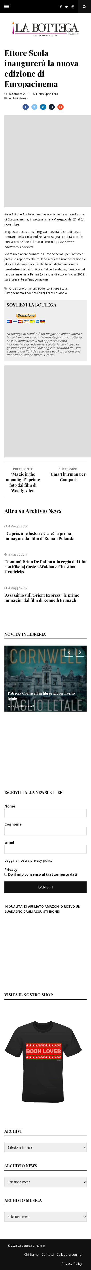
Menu (6, 6)
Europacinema (14, 293)
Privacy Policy (71, 1263)
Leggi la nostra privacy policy (28, 860)
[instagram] (74, 6)
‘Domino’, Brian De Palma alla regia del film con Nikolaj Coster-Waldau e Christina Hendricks (45, 567)
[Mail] (60, 107)
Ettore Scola (59, 288)
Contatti (48, 1254)
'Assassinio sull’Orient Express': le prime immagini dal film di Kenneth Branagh (41, 598)
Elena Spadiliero (47, 94)
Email (9, 842)
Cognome (13, 824)
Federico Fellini (35, 293)
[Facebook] (60, 6)
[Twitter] (66, 6)
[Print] (52, 107)
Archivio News (18, 98)
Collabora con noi (69, 1254)
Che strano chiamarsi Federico (29, 288)
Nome (10, 806)
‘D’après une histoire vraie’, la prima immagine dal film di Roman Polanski (39, 536)
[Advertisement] (45, 160)
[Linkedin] (43, 107)
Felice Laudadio (56, 293)
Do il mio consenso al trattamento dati (42, 874)
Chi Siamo (31, 1254)
